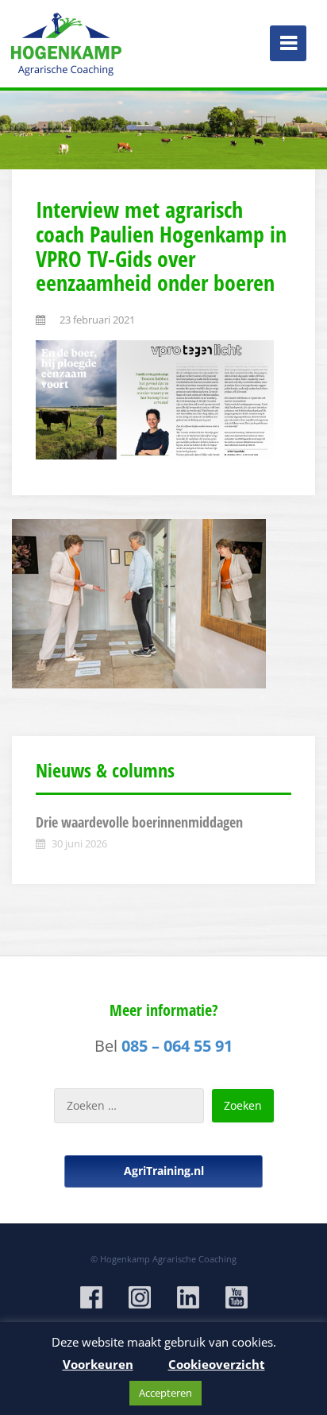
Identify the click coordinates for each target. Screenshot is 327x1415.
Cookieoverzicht (216, 1364)
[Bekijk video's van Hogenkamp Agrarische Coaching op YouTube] (236, 1297)
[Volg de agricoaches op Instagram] (140, 1297)
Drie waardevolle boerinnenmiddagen (139, 822)
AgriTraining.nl (164, 1170)
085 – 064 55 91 (177, 1045)
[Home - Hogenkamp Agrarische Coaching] (67, 39)
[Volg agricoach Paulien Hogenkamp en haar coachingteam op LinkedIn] (188, 1297)
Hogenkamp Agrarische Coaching (168, 1259)
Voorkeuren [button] (98, 1364)
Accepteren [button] (165, 1393)
